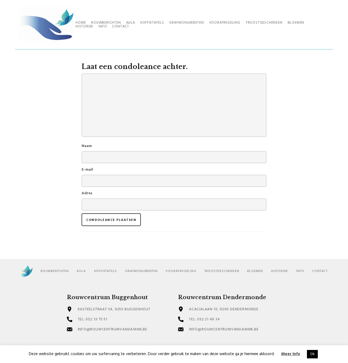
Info (300, 271)
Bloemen (255, 271)
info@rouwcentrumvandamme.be (113, 329)
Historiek (279, 271)
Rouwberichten (55, 271)
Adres (87, 193)
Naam (87, 146)
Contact (320, 271)
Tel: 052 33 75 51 (93, 319)
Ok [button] (312, 354)
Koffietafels (105, 271)
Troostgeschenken (221, 271)
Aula (81, 271)
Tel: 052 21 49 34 (204, 319)
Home (27, 271)
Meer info (290, 354)
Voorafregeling (181, 271)
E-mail (87, 170)
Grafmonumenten (141, 271)
